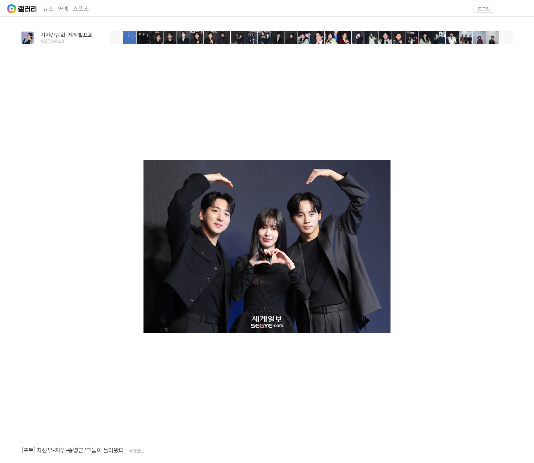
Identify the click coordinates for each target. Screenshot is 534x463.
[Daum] (8, 6)
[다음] (506, 37)
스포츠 (81, 8)
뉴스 (48, 8)
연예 (63, 8)
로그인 (484, 8)
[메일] (506, 8)
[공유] (510, 450)
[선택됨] (130, 37)
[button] (523, 8)
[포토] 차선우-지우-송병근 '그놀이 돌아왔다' (73, 450)
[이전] (116, 37)
